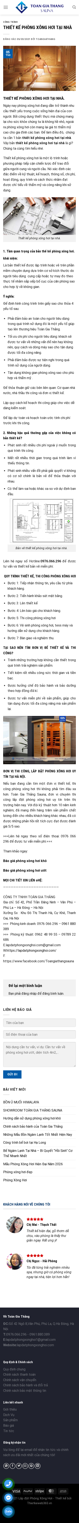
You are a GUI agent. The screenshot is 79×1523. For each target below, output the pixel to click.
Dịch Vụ (8, 1424)
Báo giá (8, 1435)
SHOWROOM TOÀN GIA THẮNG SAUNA (32, 1110)
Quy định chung (14, 1378)
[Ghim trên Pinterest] (31, 1475)
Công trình (10, 22)
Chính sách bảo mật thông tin (24, 1400)
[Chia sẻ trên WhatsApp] (6, 1475)
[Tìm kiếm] (74, 7)
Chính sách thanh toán (19, 1384)
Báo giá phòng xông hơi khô (25, 861)
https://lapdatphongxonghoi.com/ (31, 951)
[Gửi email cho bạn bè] (25, 1475)
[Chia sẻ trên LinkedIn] (37, 1475)
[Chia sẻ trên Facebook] (12, 1475)
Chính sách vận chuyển (19, 1389)
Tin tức (8, 1440)
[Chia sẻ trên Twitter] (19, 1475)
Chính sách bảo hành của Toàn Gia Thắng (33, 1126)
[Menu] (5, 7)
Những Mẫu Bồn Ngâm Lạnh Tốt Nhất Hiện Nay (37, 1135)
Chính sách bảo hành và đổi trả (25, 1395)
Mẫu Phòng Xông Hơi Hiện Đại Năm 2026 (33, 1164)
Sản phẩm (10, 1429)
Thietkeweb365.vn (39, 1512)
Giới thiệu (10, 1419)
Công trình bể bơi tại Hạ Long (24, 1143)
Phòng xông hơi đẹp (17, 1172)
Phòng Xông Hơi (15, 1180)
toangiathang (45, 39)
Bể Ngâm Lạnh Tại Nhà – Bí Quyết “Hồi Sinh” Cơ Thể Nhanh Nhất (37, 1153)
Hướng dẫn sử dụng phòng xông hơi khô (32, 1118)
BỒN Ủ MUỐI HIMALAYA (21, 1102)
